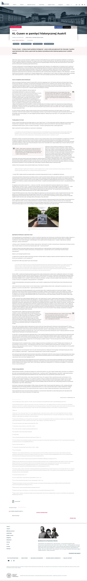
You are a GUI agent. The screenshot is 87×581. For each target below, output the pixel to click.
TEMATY (22, 4)
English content (51, 4)
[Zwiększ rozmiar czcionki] (76, 5)
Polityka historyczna (38, 43)
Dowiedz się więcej (74, 553)
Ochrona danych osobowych (53, 558)
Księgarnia (60, 4)
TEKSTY (14, 4)
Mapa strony (24, 558)
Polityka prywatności (12, 558)
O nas (8, 544)
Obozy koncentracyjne (26, 43)
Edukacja (8, 548)
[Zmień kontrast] (82, 5)
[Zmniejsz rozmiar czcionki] (79, 5)
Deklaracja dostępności (37, 558)
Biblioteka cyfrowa (31, 4)
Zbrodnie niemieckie (49, 43)
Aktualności (9, 539)
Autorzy (8, 542)
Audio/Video (41, 4)
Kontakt (8, 546)
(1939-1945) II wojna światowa (34, 37)
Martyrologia (16, 43)
